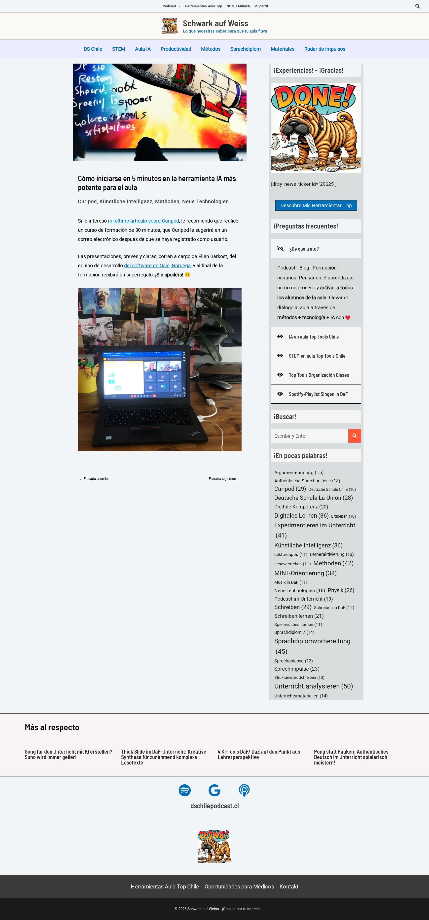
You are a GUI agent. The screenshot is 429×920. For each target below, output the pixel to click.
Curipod (87, 201)
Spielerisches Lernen (298, 624)
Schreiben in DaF (334, 607)
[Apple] (244, 790)
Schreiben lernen (299, 616)
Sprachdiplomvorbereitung (312, 646)
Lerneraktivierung (332, 554)
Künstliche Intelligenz (126, 201)
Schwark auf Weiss (215, 23)
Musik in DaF (290, 582)
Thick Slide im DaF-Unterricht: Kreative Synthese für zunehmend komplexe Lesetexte (163, 757)
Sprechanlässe (293, 660)
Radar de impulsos (324, 49)
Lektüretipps (290, 554)
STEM (118, 49)
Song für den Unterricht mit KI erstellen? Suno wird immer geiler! (68, 754)
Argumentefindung (299, 472)
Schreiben (293, 607)
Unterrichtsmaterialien (301, 695)
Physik (341, 590)
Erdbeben (343, 516)
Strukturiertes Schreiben (299, 677)
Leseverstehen (292, 564)
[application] (178, 6)
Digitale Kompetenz (301, 507)
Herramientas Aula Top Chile (165, 886)
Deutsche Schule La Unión (313, 498)
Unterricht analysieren (313, 686)
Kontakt (289, 886)
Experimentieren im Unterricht (314, 530)
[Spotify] (184, 790)
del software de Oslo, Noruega (157, 265)
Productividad (176, 49)
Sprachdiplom (245, 49)
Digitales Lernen (301, 515)
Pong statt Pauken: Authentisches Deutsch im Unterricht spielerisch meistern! (351, 757)
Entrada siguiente (224, 479)
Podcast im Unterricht (303, 599)
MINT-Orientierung (305, 573)
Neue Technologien (205, 201)
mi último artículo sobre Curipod (143, 221)
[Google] (214, 790)
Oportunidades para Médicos (239, 886)
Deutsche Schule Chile (332, 489)
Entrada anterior (94, 479)
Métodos (210, 49)
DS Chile (93, 49)
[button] (417, 7)
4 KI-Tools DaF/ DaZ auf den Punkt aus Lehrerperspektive (259, 754)
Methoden (167, 201)
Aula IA (143, 49)
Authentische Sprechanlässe (307, 480)
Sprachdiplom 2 (294, 632)
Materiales (282, 49)
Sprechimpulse (297, 669)
